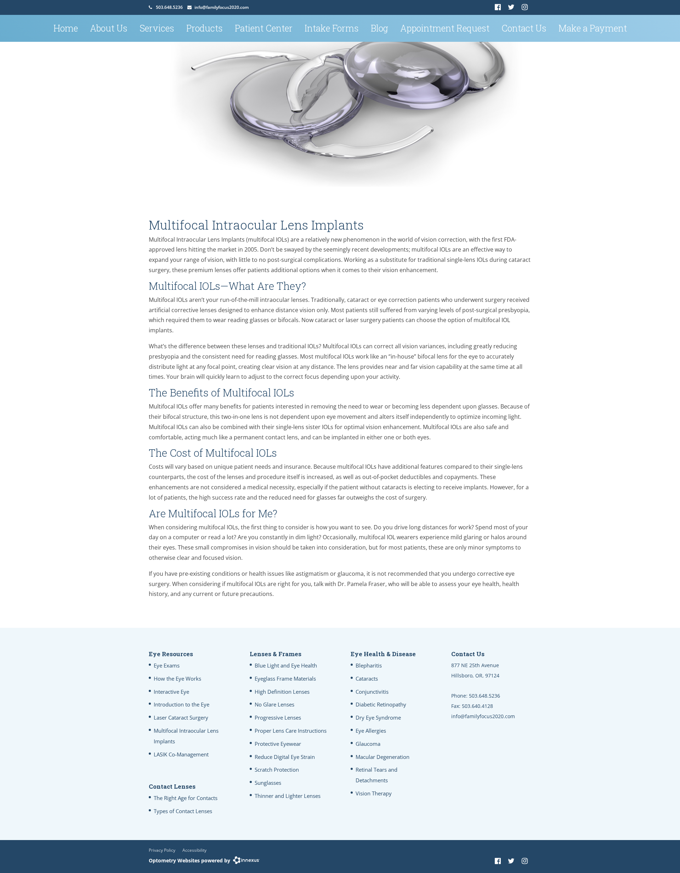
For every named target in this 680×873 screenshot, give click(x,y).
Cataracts (367, 678)
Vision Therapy (374, 793)
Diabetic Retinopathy (381, 704)
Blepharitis (369, 665)
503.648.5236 (169, 7)
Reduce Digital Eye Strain (285, 756)
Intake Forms (332, 28)
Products (204, 28)
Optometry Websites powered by (189, 860)
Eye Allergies (371, 730)
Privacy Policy (162, 850)
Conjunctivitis (372, 691)
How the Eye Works (177, 678)
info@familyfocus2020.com (221, 7)
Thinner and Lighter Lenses (288, 795)
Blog (379, 28)
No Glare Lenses (274, 704)
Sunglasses (268, 782)
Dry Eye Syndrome (378, 717)
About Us (109, 28)
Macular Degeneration (382, 756)
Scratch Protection (277, 769)
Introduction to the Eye (181, 704)
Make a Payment (593, 28)
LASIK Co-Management (181, 754)
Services (157, 28)
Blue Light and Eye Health (286, 665)
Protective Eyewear (278, 743)
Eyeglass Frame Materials (285, 678)
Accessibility (194, 850)
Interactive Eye (171, 691)
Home (65, 28)
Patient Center (264, 28)
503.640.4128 (477, 706)
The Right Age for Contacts (185, 797)
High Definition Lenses (282, 691)
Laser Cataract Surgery (181, 717)
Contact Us (524, 28)
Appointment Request (444, 28)
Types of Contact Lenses (183, 811)
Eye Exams (167, 665)
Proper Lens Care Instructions (291, 730)
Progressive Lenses (278, 717)
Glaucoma (368, 743)
